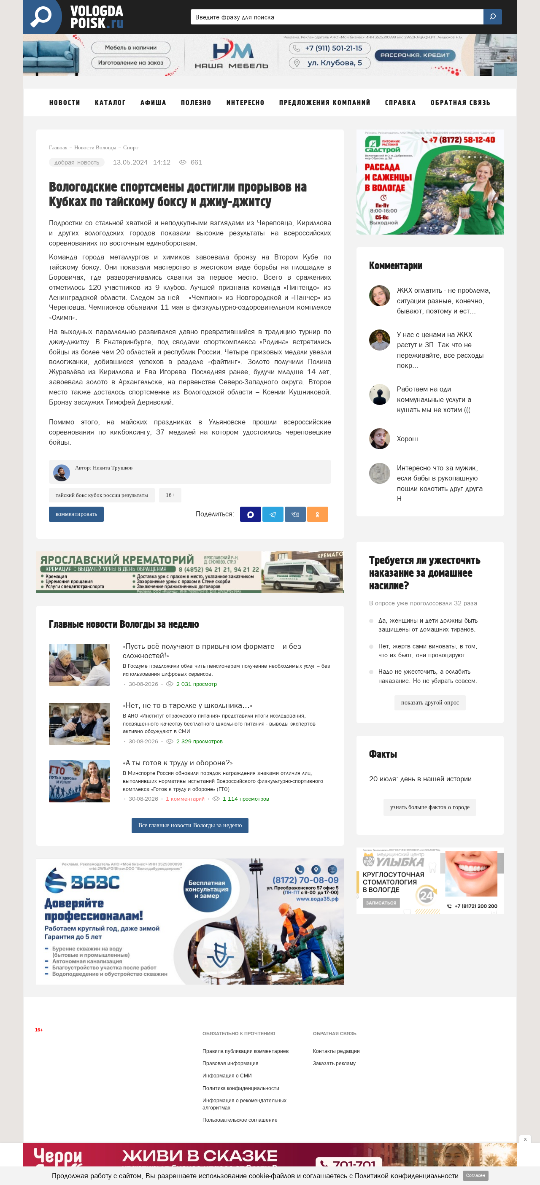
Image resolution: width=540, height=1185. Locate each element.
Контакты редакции (336, 1051)
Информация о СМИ (227, 1076)
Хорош (407, 439)
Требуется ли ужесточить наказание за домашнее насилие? (425, 573)
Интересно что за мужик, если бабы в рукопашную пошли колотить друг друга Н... (440, 483)
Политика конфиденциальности (240, 1088)
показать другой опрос (430, 702)
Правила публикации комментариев (245, 1051)
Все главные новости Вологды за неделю (190, 825)
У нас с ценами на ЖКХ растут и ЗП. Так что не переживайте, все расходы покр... (440, 350)
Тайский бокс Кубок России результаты (102, 495)
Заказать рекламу (334, 1063)
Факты (383, 754)
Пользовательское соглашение (240, 1120)
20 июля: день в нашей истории (420, 779)
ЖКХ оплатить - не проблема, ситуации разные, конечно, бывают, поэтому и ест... (444, 300)
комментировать (76, 514)
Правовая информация (230, 1063)
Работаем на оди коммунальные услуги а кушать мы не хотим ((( (434, 399)
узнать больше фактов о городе (430, 807)
